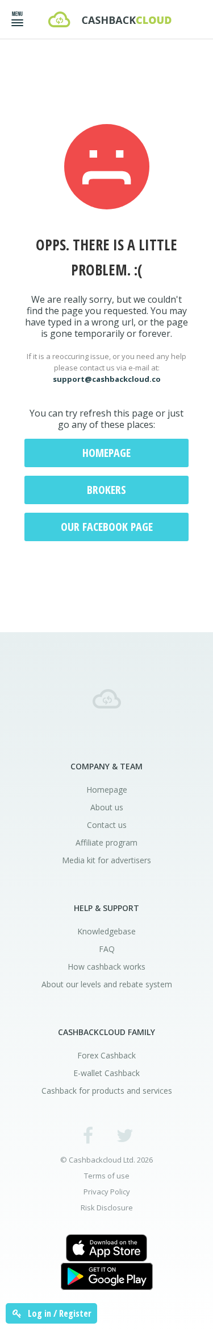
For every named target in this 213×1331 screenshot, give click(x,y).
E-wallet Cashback (106, 1073)
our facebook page (107, 526)
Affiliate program (106, 842)
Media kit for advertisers (106, 860)
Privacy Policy (106, 1192)
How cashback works (106, 966)
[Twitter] (125, 1135)
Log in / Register (58, 1313)
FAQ (107, 948)
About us (106, 807)
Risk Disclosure (107, 1208)
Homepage (106, 452)
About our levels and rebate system (106, 984)
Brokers (106, 489)
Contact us (107, 824)
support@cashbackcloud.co (107, 379)
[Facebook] (87, 1135)
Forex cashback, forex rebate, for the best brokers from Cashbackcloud (110, 19)
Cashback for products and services (106, 1090)
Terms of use (107, 1176)
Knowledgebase (106, 931)
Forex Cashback (106, 1055)
